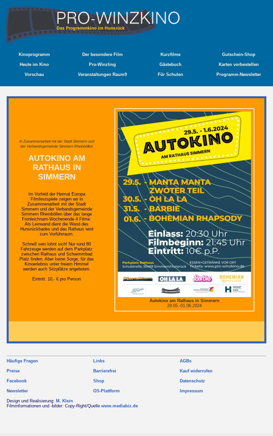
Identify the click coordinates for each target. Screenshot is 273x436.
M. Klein (64, 400)
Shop (98, 380)
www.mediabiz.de (119, 405)
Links (99, 360)
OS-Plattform (106, 390)
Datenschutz (192, 380)
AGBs (185, 360)
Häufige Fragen (22, 360)
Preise (13, 370)
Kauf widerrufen (196, 370)
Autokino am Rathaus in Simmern (56, 167)
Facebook (17, 380)
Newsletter (17, 390)
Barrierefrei (104, 370)
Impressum (191, 390)
